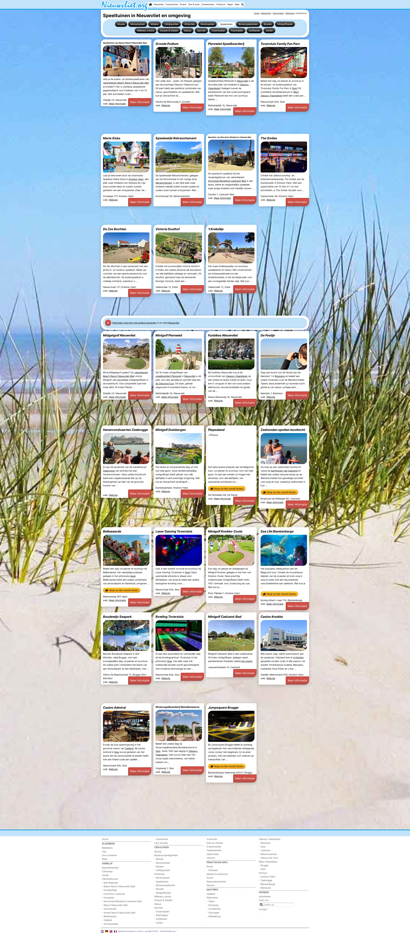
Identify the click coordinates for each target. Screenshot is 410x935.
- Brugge (263, 865)
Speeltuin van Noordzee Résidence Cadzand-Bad (229, 137)
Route (210, 866)
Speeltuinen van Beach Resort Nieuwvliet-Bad (125, 43)
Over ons (264, 900)
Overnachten (172, 4)
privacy (140, 931)
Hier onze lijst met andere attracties (134, 322)
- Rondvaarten (162, 877)
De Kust (263, 873)
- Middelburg (214, 916)
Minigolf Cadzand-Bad (224, 617)
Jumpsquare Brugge (223, 707)
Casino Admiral (114, 707)
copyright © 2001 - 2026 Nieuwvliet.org (160, 931)
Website (165, 105)
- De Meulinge (109, 890)
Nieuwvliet (159, 4)
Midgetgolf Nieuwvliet (119, 335)
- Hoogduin (108, 897)
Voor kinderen (109, 855)
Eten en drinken (215, 843)
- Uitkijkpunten (162, 870)
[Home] (150, 4)
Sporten (201, 30)
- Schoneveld (109, 908)
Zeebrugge (109, 470)
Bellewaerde (112, 531)
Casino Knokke (272, 617)
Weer (237, 4)
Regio (230, 4)
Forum (210, 877)
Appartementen (110, 867)
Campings (107, 871)
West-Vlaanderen (268, 861)
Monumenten (138, 24)
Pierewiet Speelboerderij (226, 44)
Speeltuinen (226, 24)
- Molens (159, 866)
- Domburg (212, 905)
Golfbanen (254, 30)
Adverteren (265, 896)
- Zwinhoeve (161, 839)
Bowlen (268, 24)
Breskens (280, 376)
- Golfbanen (160, 919)
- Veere (210, 901)
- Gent (262, 869)
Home (105, 839)
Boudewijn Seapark (117, 617)
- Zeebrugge (265, 880)
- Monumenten (162, 862)
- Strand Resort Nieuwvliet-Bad (118, 912)
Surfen (269, 30)
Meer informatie (117, 103)
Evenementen (207, 4)
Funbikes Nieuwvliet (223, 335)
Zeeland (129, 748)
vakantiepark (126, 82)
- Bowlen (159, 889)
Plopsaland (216, 430)
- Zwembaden (161, 911)
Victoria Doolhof (168, 229)
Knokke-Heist (136, 179)
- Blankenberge (267, 884)
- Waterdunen (109, 916)
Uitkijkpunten (171, 24)
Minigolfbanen (285, 24)
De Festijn (268, 335)
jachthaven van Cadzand (284, 470)
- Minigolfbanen (162, 892)
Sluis (294, 88)
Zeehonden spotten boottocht (283, 430)
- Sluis (262, 846)
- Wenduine (265, 887)
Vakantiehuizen (110, 878)
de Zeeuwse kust (165, 383)
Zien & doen (194, 4)
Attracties (189, 24)
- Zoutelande (213, 908)
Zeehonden (213, 854)
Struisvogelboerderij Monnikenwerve (177, 707)
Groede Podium (167, 44)
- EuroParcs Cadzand (113, 894)
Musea (121, 24)
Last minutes (161, 843)
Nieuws (211, 885)
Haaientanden (214, 850)
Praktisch (221, 4)
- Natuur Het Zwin (268, 857)
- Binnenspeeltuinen (164, 885)
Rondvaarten (207, 24)
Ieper (132, 576)
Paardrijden (237, 30)
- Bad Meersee (110, 882)
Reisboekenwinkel (216, 881)
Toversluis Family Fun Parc (280, 44)
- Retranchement (268, 854)
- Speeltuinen (161, 881)
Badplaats (107, 847)
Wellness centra (145, 30)
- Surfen (158, 922)
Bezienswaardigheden (166, 855)
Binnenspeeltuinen (248, 24)
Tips (104, 851)
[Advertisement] (197, 124)
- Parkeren (212, 870)
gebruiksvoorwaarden (126, 931)
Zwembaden (218, 30)
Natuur (187, 30)
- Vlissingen (213, 912)
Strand (183, 4)
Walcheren (212, 897)
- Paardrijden (161, 915)
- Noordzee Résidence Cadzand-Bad (122, 901)
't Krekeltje (216, 229)
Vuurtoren (212, 839)
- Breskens (265, 843)
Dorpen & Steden (169, 30)
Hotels (105, 875)
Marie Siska (111, 138)
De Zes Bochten (114, 229)
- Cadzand (264, 850)
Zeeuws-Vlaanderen (236, 376)
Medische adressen (217, 874)
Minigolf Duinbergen (171, 430)
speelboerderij (168, 376)
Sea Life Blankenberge (277, 531)
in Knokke (298, 657)
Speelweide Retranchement (176, 138)
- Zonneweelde (110, 923)
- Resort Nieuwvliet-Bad (115, 905)
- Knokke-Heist (267, 876)
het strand (246, 661)
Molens (155, 24)
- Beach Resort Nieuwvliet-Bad (118, 886)
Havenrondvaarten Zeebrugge (125, 430)
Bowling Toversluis (170, 617)
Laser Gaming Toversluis (174, 531)
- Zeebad (107, 920)
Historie (211, 857)
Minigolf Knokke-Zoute (225, 531)
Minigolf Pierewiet (169, 335)
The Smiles (269, 138)
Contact (263, 909)
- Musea (158, 859)
